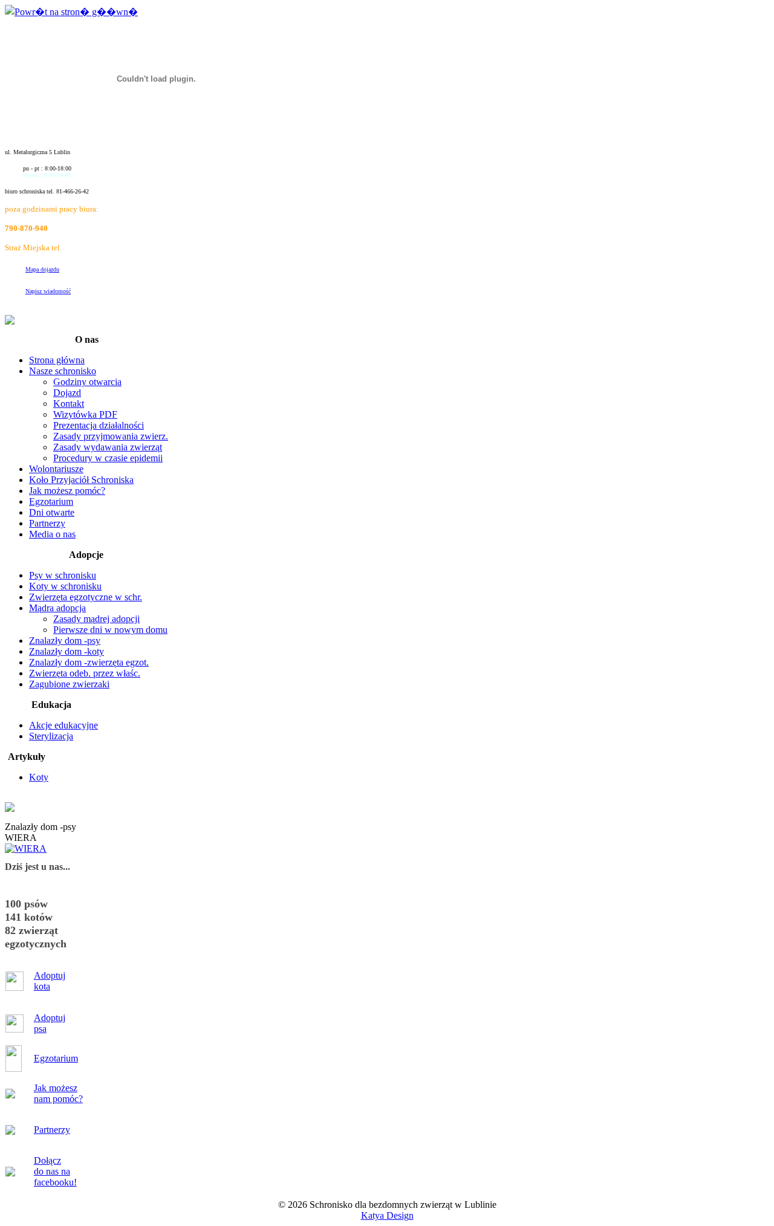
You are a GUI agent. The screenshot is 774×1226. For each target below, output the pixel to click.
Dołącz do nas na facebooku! (55, 1171)
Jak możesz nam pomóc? (58, 1093)
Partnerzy (52, 1129)
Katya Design (387, 1215)
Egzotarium (56, 1058)
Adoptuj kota (49, 980)
